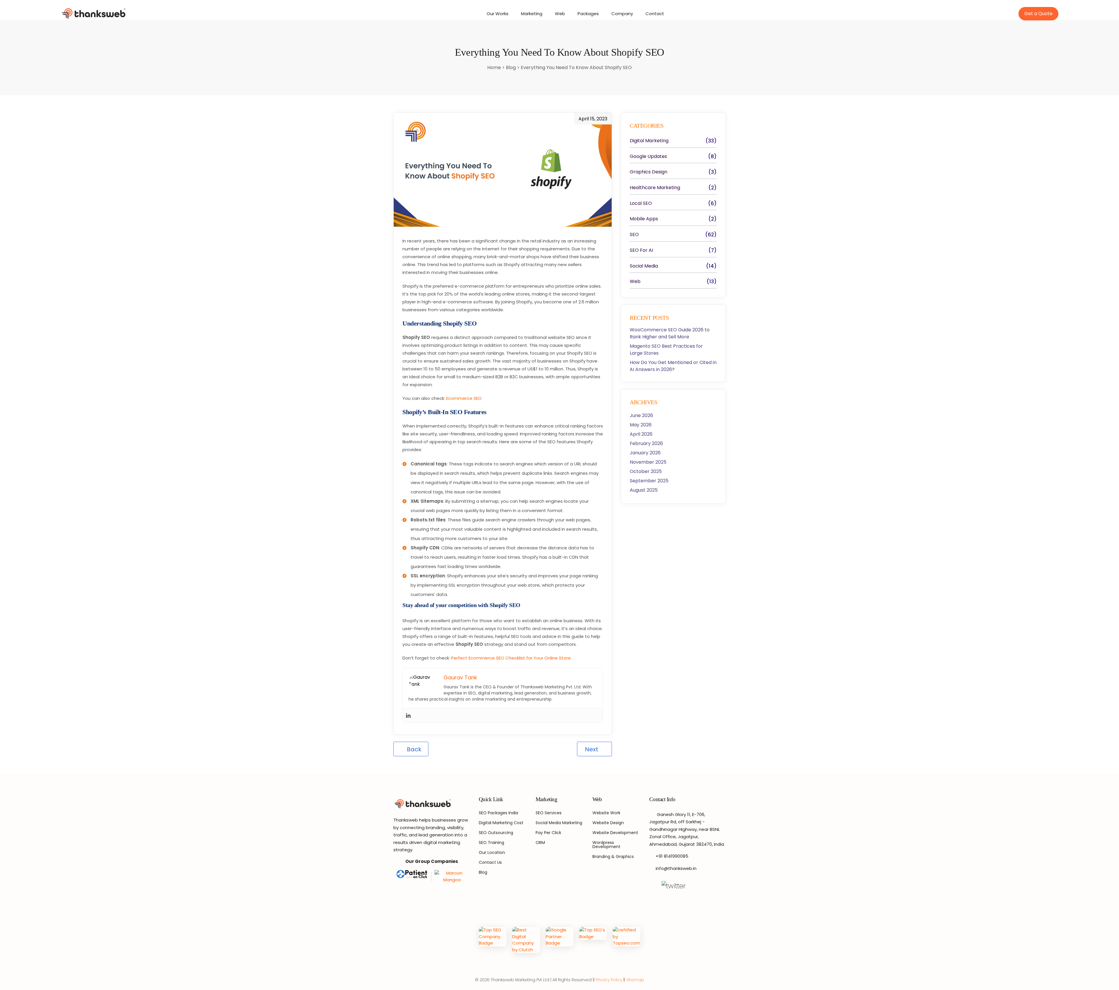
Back (413, 749)
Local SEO (641, 203)
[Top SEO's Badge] (593, 940)
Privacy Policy (609, 980)
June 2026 (641, 415)
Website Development (615, 833)
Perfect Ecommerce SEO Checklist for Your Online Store (511, 658)
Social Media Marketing (559, 823)
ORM (540, 842)
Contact (654, 13)
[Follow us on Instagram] (695, 886)
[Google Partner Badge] (559, 940)
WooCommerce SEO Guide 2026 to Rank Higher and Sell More (670, 333)
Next (592, 749)
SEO (634, 234)
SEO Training (491, 842)
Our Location (492, 852)
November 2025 (648, 462)
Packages (588, 13)
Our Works (498, 13)
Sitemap (635, 980)
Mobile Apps (644, 218)
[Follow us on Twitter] (673, 886)
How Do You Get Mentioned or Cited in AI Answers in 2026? (673, 366)
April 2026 (641, 434)
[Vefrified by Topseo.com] (627, 940)
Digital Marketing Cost (501, 823)
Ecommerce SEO (464, 398)
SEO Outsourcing (496, 833)
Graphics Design (648, 172)
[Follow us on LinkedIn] (707, 886)
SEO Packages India (498, 813)
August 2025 (644, 490)
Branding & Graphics (613, 856)
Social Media (644, 266)
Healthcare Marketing (655, 187)
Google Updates (648, 156)
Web (560, 13)
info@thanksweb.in (676, 868)
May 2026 (641, 424)
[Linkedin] (408, 715)
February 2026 (646, 443)
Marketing (531, 13)
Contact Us (490, 862)
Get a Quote (1038, 13)
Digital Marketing (649, 140)
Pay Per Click (548, 833)
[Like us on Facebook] (652, 886)
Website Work (606, 813)
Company (622, 13)
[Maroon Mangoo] (450, 876)
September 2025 (649, 480)
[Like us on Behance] (652, 896)
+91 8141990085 (672, 856)
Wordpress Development (606, 844)
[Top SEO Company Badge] (492, 940)
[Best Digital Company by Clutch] (526, 940)
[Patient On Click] (413, 876)
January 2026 (645, 452)
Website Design (608, 823)
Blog (511, 67)
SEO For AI (641, 250)
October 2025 (646, 471)
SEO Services (549, 813)
